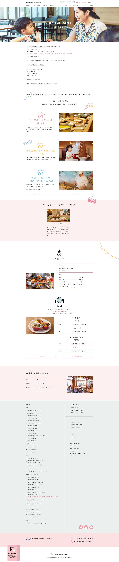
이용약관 (73, 439)
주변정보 (91, 5)
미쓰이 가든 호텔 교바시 (32, 428)
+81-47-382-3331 (82, 541)
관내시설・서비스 (74, 5)
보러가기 (64, 270)
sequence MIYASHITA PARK (77, 422)
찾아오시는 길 (84, 5)
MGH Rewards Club (75, 443)
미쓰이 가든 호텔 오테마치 (32, 425)
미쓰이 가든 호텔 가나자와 (32, 479)
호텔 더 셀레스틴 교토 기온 (77, 412)
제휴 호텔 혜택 (37, 5)
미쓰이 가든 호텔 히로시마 (32, 509)
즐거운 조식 (52, 5)
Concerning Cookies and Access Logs (79, 453)
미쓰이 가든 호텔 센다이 (32, 452)
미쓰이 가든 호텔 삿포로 (32, 447)
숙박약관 (73, 437)
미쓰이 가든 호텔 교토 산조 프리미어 (35, 482)
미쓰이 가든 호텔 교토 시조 (33, 487)
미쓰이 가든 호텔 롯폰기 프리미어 (34, 418)
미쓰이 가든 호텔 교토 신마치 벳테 (34, 484)
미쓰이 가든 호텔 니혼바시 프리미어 (34, 415)
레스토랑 (59, 5)
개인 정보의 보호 (74, 451)
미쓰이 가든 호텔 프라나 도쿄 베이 (34, 465)
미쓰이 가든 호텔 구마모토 (32, 517)
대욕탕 (65, 5)
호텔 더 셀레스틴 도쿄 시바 (77, 410)
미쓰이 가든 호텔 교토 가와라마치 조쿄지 (36, 492)
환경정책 (73, 446)
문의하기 (78, 2)
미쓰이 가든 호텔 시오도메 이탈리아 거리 (36, 435)
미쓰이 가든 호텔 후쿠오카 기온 (33, 512)
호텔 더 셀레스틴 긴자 (75, 407)
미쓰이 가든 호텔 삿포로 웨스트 (33, 449)
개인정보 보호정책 (75, 448)
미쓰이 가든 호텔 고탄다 (32, 440)
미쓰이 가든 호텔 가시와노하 (33, 458)
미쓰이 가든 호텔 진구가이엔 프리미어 (35, 420)
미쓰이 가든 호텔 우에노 (32, 438)
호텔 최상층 (28, 5)
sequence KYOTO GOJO (76, 424)
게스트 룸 (45, 5)
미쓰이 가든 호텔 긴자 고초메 (33, 430)
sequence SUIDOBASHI (76, 427)
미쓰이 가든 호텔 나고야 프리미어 (34, 477)
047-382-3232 (40, 383)
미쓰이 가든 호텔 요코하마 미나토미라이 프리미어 (37, 471)
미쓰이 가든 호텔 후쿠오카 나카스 (34, 514)
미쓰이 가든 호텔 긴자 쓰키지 (33, 433)
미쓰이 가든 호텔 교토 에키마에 (33, 489)
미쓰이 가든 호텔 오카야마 (32, 507)
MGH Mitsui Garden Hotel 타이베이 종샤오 (36, 523)
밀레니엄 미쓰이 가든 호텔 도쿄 (33, 413)
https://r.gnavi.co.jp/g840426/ (44, 387)
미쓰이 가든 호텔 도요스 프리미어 (34, 423)
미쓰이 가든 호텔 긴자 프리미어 (33, 410)
